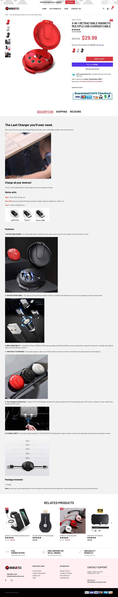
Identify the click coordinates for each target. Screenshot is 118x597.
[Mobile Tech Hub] (12, 8)
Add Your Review (76, 31)
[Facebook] (5, 580)
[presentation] (6, 523)
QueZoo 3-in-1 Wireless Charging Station (17, 535)
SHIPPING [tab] (61, 111)
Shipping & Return (77, 87)
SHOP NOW (70, 2)
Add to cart (99, 59)
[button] (76, 29)
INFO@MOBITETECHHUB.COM (96, 582)
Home (6, 14)
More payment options (92, 69)
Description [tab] (45, 111)
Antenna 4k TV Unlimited (95, 535)
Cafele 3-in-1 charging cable (68, 535)
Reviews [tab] (75, 111)
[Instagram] (12, 580)
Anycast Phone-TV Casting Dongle (43, 535)
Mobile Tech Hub (76, 19)
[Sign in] (108, 8)
